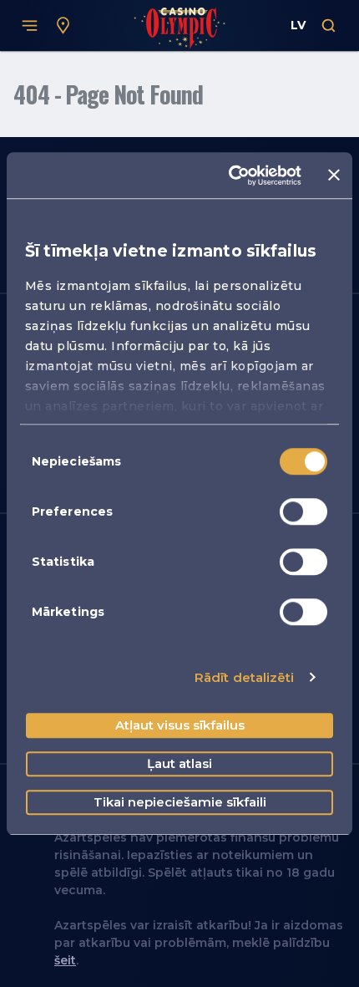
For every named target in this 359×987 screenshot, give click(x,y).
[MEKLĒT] (329, 25)
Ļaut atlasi (179, 763)
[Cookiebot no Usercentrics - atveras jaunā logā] (229, 175)
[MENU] (30, 25)
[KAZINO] (63, 25)
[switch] (303, 511)
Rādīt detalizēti (245, 677)
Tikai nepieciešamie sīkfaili (180, 802)
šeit (65, 960)
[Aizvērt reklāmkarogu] (334, 175)
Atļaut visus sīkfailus (180, 725)
